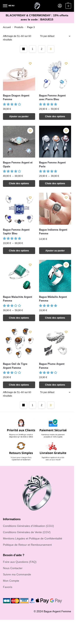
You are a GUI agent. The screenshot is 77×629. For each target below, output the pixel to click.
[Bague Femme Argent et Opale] (19, 142)
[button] (12, 104)
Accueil (7, 27)
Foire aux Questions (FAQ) (20, 561)
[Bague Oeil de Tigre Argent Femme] (19, 343)
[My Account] (59, 6)
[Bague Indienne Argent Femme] (55, 209)
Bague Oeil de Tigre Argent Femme (15, 365)
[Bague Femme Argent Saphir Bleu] (19, 209)
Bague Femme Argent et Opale (17, 164)
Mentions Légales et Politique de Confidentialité (32, 538)
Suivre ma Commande (17, 574)
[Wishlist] (30, 63)
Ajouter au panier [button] (19, 116)
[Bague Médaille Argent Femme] (55, 276)
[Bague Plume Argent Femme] (55, 343)
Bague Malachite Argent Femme (17, 298)
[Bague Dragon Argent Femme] (19, 75)
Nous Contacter (13, 568)
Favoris (7, 587)
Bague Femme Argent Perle (52, 164)
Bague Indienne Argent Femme (53, 231)
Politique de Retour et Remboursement (27, 544)
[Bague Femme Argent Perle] (55, 142)
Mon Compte (11, 580)
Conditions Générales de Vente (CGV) (27, 532)
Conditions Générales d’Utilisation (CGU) (28, 525)
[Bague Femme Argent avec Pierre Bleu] (55, 75)
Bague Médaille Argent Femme (53, 298)
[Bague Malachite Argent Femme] (19, 276)
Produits (18, 27)
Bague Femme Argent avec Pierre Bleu (52, 97)
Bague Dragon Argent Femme (16, 97)
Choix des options (55, 116)
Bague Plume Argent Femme (51, 365)
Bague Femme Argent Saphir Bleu (16, 231)
